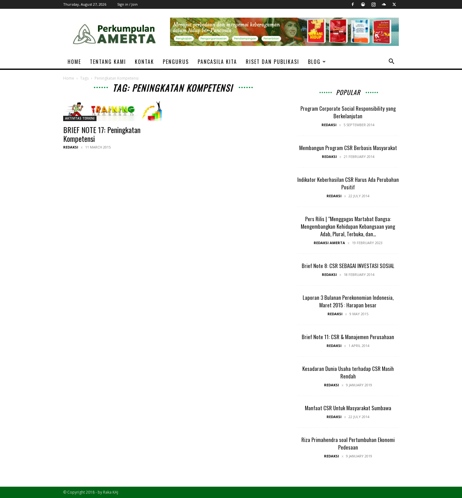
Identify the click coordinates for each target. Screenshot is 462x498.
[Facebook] (352, 4)
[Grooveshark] (363, 4)
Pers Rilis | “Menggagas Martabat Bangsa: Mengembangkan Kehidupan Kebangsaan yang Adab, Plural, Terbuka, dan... (348, 226)
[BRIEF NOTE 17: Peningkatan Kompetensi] (114, 110)
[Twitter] (394, 4)
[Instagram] (373, 4)
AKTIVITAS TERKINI (80, 118)
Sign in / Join (127, 4)
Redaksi (70, 147)
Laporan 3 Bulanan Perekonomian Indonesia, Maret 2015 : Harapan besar (348, 301)
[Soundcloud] (383, 4)
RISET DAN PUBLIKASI (272, 61)
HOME (74, 61)
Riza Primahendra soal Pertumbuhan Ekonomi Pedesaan (348, 443)
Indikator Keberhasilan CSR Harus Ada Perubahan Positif (348, 183)
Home (68, 78)
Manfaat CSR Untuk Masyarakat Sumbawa (348, 408)
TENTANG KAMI (108, 61)
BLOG (314, 61)
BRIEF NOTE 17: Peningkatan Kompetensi (101, 134)
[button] (391, 62)
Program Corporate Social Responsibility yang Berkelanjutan (348, 112)
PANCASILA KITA (217, 61)
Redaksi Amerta (329, 242)
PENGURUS (176, 61)
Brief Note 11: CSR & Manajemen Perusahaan (348, 337)
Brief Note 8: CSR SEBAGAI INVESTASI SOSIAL (348, 266)
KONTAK (144, 61)
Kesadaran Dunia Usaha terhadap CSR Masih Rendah (348, 372)
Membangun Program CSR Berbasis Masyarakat (348, 148)
